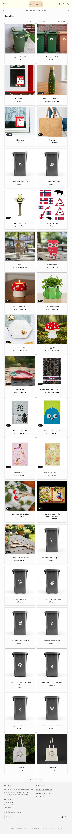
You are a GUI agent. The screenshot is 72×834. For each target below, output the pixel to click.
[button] (4, 4)
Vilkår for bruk (58, 828)
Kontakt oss (40, 796)
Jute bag (52, 140)
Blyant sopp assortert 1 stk (20, 514)
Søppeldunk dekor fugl (52, 182)
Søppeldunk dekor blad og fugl (52, 682)
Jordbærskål (20, 389)
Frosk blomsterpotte (52, 306)
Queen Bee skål (19, 348)
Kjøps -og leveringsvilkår (44, 790)
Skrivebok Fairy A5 (20, 472)
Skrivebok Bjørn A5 (20, 431)
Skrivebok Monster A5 (52, 431)
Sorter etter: (31, 21)
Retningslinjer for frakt (31, 830)
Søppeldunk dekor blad (20, 726)
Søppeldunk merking (20, 57)
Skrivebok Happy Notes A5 (52, 472)
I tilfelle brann (20, 140)
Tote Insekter (20, 767)
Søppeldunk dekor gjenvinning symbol (20, 683)
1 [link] (30, 780)
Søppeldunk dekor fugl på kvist (52, 558)
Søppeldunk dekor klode (20, 599)
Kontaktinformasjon (43, 830)
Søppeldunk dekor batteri (20, 641)
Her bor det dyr (20, 98)
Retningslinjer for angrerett (46, 828)
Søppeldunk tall (52, 57)
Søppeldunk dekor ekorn (52, 599)
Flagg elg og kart (52, 223)
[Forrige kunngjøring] (3, 10)
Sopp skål (51, 348)
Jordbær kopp (52, 265)
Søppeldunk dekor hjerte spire (52, 726)
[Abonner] (34, 817)
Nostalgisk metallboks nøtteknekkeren (52, 515)
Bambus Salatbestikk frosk (20, 558)
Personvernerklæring (43, 793)
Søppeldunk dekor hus (20, 182)
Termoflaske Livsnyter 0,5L (52, 98)
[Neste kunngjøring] (69, 10)
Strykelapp (16, 828)
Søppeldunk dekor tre (52, 641)
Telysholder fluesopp (20, 306)
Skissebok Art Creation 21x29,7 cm (52, 389)
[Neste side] (41, 780)
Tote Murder (52, 767)
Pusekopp (20, 265)
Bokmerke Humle (20, 223)
